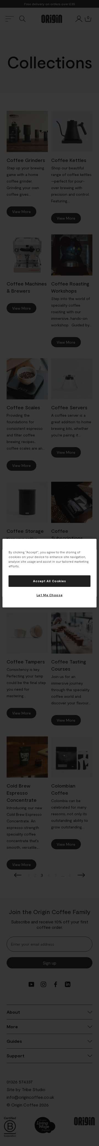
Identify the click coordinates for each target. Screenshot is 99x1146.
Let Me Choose (49, 595)
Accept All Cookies (49, 581)
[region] (49, 573)
